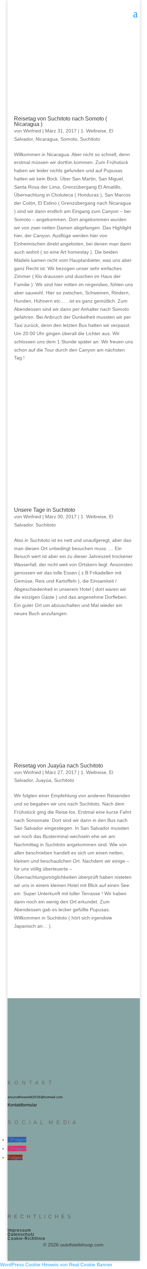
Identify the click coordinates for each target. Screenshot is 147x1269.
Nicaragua (47, 139)
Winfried (32, 131)
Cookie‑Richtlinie (26, 1238)
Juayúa (43, 780)
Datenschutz (21, 1234)
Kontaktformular (22, 1105)
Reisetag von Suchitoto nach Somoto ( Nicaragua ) (60, 121)
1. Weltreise (93, 131)
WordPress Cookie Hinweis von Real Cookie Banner (56, 1264)
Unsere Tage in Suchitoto (44, 510)
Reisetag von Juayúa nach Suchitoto (58, 766)
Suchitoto (90, 139)
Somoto (69, 139)
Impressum (19, 1230)
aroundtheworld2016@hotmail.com (35, 1097)
